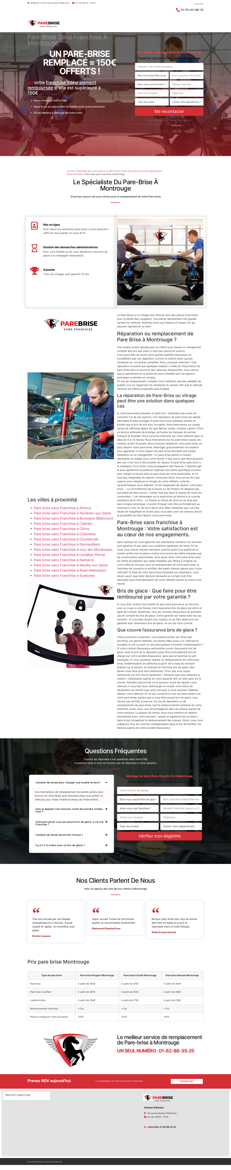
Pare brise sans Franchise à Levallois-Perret (69, 555)
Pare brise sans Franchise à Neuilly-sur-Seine (71, 565)
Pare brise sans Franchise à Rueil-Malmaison (70, 570)
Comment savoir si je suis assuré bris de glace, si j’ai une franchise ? (70, 823)
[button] (71, 782)
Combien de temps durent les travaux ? (59, 834)
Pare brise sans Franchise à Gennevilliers (67, 544)
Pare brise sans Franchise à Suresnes (64, 575)
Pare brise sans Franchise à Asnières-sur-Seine (72, 513)
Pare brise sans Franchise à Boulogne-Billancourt (73, 518)
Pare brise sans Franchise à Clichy (61, 529)
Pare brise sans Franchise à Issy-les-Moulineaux (73, 549)
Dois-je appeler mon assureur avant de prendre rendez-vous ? (70, 810)
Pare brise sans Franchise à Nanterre (64, 560)
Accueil (70, 171)
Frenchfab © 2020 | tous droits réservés (45, 1162)
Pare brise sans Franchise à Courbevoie (66, 539)
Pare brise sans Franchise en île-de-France (98, 171)
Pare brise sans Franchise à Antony (62, 508)
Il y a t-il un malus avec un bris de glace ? (60, 845)
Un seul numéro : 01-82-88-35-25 (155, 1051)
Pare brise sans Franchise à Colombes (65, 534)
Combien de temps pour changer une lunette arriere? (68, 782)
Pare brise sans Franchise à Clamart (63, 523)
